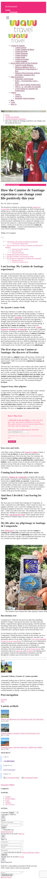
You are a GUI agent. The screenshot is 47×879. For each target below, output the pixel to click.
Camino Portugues (21, 53)
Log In (21, 857)
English (7, 10)
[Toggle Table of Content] (2, 238)
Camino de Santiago (18, 45)
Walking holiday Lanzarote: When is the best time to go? (20, 733)
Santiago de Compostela (18, 477)
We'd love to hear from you (20, 262)
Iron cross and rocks (18, 252)
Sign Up (14, 104)
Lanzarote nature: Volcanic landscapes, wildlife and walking (21, 747)
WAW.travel (9, 531)
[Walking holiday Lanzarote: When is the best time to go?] (5, 728)
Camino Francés (20, 47)
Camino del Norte (21, 51)
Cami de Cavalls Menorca (24, 65)
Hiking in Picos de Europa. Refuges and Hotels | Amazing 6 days (27, 74)
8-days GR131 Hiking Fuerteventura (27, 85)
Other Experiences (17, 77)
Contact (13, 92)
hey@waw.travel (11, 6)
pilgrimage (19, 317)
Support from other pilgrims (20, 249)
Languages (4, 812)
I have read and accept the (21, 852)
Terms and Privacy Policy (31, 852)
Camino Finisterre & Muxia (24, 49)
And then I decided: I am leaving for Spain (20, 256)
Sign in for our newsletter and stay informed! (23, 430)
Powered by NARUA (8, 785)
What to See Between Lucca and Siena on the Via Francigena (22, 719)
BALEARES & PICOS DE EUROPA (24, 63)
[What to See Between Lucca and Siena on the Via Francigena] (5, 714)
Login (13, 102)
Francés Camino (31, 452)
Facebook (29, 651)
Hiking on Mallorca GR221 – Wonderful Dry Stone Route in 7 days (26, 69)
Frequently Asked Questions (25, 98)
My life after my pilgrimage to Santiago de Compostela (24, 258)
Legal (7, 801)
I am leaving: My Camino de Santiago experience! (22, 241)
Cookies (8, 803)
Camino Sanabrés (21, 61)
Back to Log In (6, 877)
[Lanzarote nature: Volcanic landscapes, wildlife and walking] (5, 742)
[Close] (3, 817)
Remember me (8, 830)
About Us (18, 96)
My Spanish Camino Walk (20, 243)
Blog (12, 100)
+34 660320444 (8, 761)
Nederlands (13, 12)
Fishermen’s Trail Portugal (24, 79)
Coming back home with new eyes (17, 254)
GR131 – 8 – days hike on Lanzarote (28, 87)
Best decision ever (17, 260)
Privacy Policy (10, 799)
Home (7, 115)
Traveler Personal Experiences (15, 119)
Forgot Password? (7, 832)
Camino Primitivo (21, 55)
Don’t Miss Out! (17, 251)
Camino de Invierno (22, 59)
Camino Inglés (20, 57)
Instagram (19, 651)
